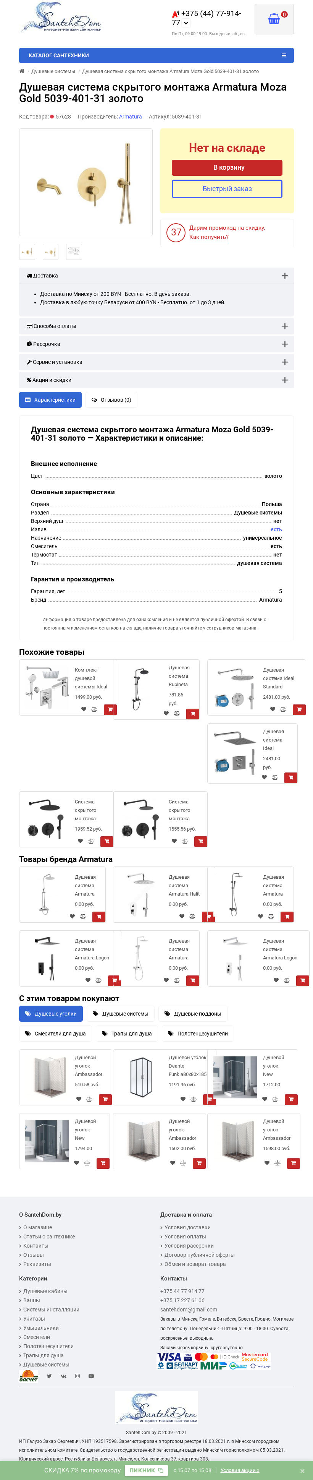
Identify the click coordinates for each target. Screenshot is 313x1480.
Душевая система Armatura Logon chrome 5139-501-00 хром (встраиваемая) (281, 951)
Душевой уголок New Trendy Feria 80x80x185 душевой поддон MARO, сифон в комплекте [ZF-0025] (275, 1067)
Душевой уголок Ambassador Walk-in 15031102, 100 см (88, 1067)
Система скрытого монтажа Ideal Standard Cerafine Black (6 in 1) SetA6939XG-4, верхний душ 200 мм (183, 811)
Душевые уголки (56, 1014)
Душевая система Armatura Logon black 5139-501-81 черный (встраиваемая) (93, 951)
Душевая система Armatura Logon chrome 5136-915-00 (179, 951)
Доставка (45, 276)
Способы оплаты (54, 326)
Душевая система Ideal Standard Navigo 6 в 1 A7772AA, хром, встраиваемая (279, 680)
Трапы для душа (131, 1033)
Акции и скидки (51, 380)
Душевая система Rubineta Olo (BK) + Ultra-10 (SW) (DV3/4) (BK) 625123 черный (179, 677)
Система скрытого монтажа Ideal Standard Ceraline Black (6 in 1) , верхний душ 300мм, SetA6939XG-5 (89, 811)
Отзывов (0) (116, 400)
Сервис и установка (57, 362)
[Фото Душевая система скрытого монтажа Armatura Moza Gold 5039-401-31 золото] (86, 182)
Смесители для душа (60, 1033)
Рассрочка (46, 344)
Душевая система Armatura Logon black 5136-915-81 (273, 887)
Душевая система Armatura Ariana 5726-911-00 (85, 887)
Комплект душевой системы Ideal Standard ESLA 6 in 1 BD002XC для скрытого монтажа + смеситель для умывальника (91, 680)
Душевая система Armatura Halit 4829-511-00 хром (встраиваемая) (187, 887)
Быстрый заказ (227, 189)
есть (276, 529)
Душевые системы (125, 1014)
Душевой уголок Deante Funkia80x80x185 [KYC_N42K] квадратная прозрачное (188, 1067)
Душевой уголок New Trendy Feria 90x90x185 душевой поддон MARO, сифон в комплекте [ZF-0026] (87, 1131)
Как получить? (209, 237)
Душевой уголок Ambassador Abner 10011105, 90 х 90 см (182, 1131)
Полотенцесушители (202, 1033)
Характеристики (55, 400)
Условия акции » (240, 1470)
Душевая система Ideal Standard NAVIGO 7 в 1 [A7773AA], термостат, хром (275, 741)
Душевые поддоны (197, 1014)
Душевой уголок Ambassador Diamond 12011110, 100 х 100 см (276, 1131)
